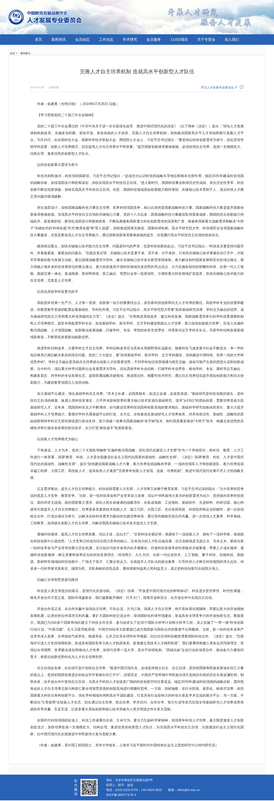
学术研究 (130, 40)
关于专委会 (206, 40)
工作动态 (106, 40)
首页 (38, 40)
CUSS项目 (179, 40)
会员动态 (82, 40)
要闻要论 (25, 53)
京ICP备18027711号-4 (121, 794)
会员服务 (153, 40)
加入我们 (232, 40)
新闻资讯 (58, 40)
